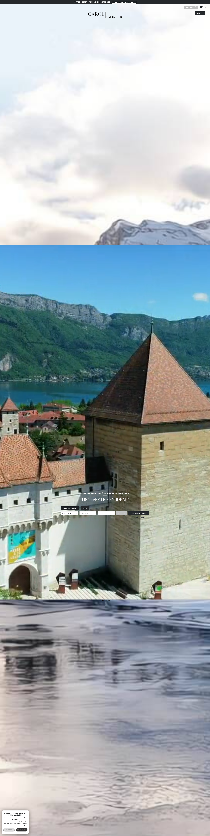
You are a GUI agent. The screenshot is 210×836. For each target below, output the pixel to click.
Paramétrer (9, 830)
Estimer (84, 508)
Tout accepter (21, 830)
